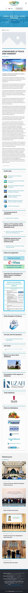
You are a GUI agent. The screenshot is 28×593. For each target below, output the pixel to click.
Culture (14, 20)
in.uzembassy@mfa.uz (15, 584)
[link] (14, 262)
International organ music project (10, 562)
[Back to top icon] (26, 591)
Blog (10, 20)
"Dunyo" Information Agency (13, 206)
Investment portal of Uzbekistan (12, 218)
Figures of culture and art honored (10, 510)
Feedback (21, 585)
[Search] (6, 8)
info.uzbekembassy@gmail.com (11, 585)
